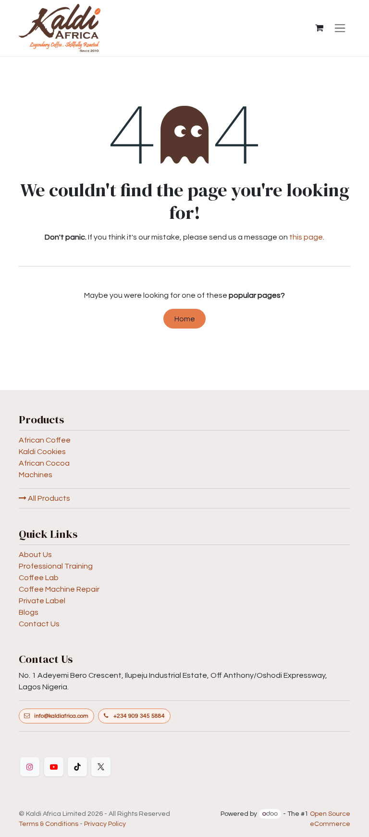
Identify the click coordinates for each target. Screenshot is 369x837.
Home (184, 319)
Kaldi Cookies (42, 452)
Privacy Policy (105, 824)
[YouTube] (53, 766)
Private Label (42, 601)
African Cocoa (44, 463)
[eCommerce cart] (319, 27)
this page (306, 237)
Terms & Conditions (48, 824)
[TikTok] (77, 766)
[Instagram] (29, 766)
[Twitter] (101, 766)
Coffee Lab (39, 578)
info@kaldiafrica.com (61, 716)
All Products (48, 498)
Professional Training (56, 566)
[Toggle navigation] (340, 27)
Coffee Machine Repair (59, 589)
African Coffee (45, 440)
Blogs (28, 612)
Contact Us (39, 624)
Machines (35, 475)
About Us (35, 554)
